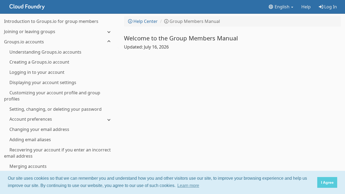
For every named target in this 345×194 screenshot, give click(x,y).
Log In (330, 7)
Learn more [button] (188, 185)
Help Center (145, 21)
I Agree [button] (327, 182)
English (282, 7)
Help (306, 7)
